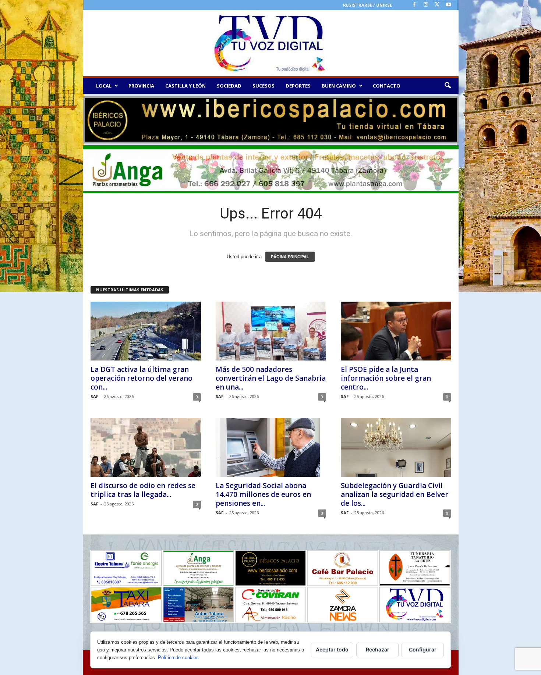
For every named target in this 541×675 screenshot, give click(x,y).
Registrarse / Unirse (367, 5)
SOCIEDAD (229, 85)
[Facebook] (414, 5)
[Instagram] (425, 5)
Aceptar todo (332, 649)
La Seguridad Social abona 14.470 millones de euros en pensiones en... (263, 494)
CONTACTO (386, 85)
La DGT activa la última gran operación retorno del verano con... (141, 378)
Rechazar (377, 649)
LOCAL (104, 85)
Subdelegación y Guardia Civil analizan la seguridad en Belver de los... (394, 494)
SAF (94, 396)
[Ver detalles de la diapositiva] (271, 119)
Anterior (92, 118)
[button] (447, 86)
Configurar (422, 649)
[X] (437, 5)
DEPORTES (298, 85)
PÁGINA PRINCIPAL (290, 257)
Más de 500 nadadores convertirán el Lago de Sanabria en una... (271, 378)
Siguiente (449, 118)
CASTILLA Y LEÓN (185, 85)
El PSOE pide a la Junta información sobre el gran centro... (386, 378)
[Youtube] (448, 5)
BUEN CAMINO (339, 85)
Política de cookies (178, 657)
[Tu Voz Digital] (271, 43)
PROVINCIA (141, 85)
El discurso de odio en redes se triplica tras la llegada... (143, 490)
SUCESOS (263, 85)
